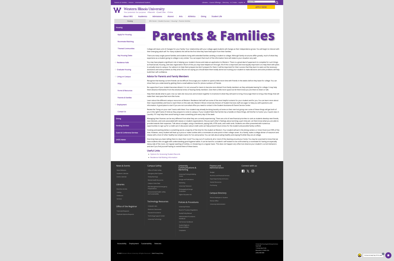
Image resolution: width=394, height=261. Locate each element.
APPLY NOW (261, 7)
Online (170, 12)
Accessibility (121, 243)
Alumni (171, 16)
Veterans (157, 243)
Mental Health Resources (155, 180)
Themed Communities (126, 49)
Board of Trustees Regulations (188, 210)
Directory (225, 2)
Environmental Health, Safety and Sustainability (157, 193)
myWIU (241, 2)
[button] (388, 255)
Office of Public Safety (154, 170)
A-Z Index (233, 2)
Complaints (182, 230)
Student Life (217, 16)
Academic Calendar (122, 173)
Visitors (131, 2)
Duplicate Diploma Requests (125, 214)
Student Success (163, 21)
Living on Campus (124, 77)
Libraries (205, 2)
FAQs (119, 84)
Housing (174, 21)
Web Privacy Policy (157, 253)
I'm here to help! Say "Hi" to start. (373, 255)
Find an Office (214, 201)
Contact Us (122, 112)
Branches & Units (122, 189)
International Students (142, 2)
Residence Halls (123, 63)
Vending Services (122, 126)
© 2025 (119, 253)
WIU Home (152, 21)
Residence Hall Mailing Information (163, 157)
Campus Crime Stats (154, 183)
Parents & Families (120, 2)
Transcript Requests (123, 211)
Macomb (151, 12)
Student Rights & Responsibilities (184, 226)
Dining (118, 119)
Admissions (157, 16)
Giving (203, 16)
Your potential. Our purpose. (135, 12)
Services (119, 199)
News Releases (121, 170)
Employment (122, 105)
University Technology (154, 219)
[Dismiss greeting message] (383, 254)
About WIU (128, 16)
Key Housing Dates (125, 56)
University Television (185, 186)
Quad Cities (161, 12)
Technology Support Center (156, 216)
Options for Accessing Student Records (165, 154)
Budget (212, 172)
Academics (142, 16)
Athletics (191, 16)
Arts (181, 16)
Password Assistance (154, 213)
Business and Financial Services (220, 175)
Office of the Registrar (126, 206)
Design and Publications (186, 179)
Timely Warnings (153, 177)
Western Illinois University (144, 9)
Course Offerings (215, 2)
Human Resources (215, 182)
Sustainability (146, 243)
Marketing (182, 183)
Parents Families (184, 21)
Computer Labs (152, 206)
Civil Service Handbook (186, 222)
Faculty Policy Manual (185, 213)
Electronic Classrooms (154, 209)
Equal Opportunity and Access (219, 179)
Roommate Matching (126, 42)
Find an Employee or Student (219, 197)
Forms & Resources (125, 91)
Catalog (119, 192)
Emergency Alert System (155, 173)
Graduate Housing (124, 70)
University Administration (217, 204)
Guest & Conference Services (127, 133)
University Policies (184, 207)
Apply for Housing (125, 35)
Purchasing (213, 185)
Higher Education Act (185, 194)
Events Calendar (122, 177)
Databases (120, 195)
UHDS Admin (121, 140)
